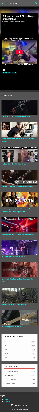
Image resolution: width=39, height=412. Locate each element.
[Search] (36, 3)
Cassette (19, 357)
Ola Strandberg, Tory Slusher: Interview (14, 164)
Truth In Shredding (12, 3)
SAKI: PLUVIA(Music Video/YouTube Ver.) (15, 304)
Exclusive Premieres (19, 379)
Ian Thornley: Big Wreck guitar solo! (13, 256)
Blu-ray (19, 353)
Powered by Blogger (20, 405)
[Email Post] (3, 70)
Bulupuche (6, 73)
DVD (19, 345)
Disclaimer (8, 402)
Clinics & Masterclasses (19, 371)
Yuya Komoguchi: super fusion (12, 327)
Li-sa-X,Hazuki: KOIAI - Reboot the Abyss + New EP (18, 234)
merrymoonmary (24, 409)
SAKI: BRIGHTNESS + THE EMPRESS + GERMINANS (18, 186)
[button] (3, 25)
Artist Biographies (19, 383)
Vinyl (19, 349)
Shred (14, 73)
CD (19, 342)
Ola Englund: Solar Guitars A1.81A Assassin (16, 116)
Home (6, 400)
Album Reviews (19, 375)
